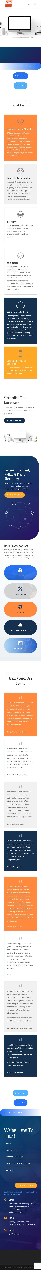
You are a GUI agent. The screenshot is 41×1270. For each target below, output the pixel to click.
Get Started (14, 495)
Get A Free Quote (26, 66)
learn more (14, 420)
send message (25, 1185)
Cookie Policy (8, 1192)
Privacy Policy (18, 1192)
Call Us (20, 86)
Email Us (20, 76)
